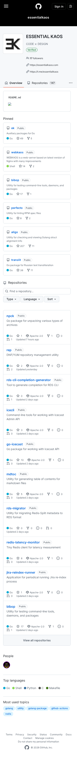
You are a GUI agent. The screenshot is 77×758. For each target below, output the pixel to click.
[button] (71, 83)
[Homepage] (38, 6)
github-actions (59, 708)
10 (22, 460)
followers (36, 58)
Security (32, 734)
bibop (11, 606)
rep (9, 350)
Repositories (43, 83)
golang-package (37, 708)
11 (32, 246)
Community (56, 734)
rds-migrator (16, 508)
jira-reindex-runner (21, 572)
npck (10, 316)
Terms (9, 734)
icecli (10, 410)
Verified (31, 49)
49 (21, 138)
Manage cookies (44, 738)
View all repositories (37, 640)
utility (21, 708)
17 (21, 194)
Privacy (20, 734)
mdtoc (11, 474)
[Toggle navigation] (6, 6)
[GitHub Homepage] (26, 747)
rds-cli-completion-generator (29, 380)
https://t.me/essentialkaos (44, 71)
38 (21, 270)
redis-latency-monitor (23, 542)
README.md (14, 97)
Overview (15, 83)
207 (22, 246)
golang (9, 708)
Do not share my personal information (38, 741)
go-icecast (15, 444)
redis (8, 713)
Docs (68, 734)
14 (23, 166)
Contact (27, 738)
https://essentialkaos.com (44, 64)
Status (43, 734)
